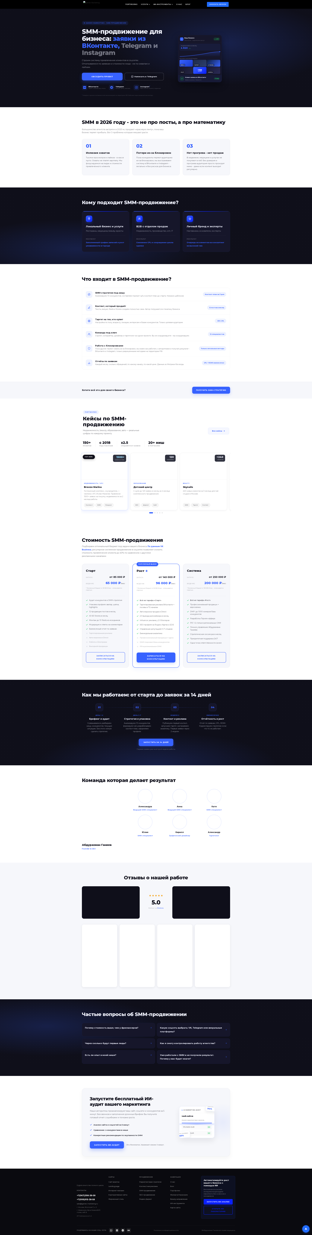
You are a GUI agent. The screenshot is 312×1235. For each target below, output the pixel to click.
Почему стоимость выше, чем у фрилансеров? (111, 1028)
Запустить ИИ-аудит (107, 1145)
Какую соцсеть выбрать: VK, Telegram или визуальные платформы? (191, 1030)
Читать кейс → (104, 466)
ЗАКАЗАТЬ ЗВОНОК (217, 4)
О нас (179, 4)
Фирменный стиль (116, 1199)
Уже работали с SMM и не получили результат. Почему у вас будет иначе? (187, 1057)
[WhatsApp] (111, 1230)
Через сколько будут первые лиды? (105, 1043)
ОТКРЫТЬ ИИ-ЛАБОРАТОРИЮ (218, 1210)
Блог (187, 4)
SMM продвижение (147, 1191)
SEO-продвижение (147, 1195)
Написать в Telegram (145, 76)
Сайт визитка (113, 1182)
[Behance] (129, 1230)
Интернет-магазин (116, 1191)
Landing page (113, 1186)
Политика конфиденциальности (166, 1230)
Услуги (144, 4)
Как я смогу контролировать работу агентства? (187, 1043)
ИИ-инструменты (162, 4)
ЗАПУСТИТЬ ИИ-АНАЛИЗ (218, 1202)
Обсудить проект (102, 76)
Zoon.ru (160, 908)
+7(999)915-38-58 (86, 1199)
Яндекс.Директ (145, 1199)
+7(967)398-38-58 (86, 1195)
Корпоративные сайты (117, 1195)
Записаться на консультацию (105, 657)
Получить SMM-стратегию (211, 390)
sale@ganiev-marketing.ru (87, 1204)
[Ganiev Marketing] (96, 4)
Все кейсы (217, 431)
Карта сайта (175, 1208)
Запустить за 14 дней (156, 742)
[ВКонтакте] (117, 1230)
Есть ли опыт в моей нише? (100, 1055)
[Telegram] (123, 1230)
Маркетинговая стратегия (150, 1182)
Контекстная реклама (148, 1186)
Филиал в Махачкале (179, 1195)
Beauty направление (178, 1199)
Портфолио (131, 4)
